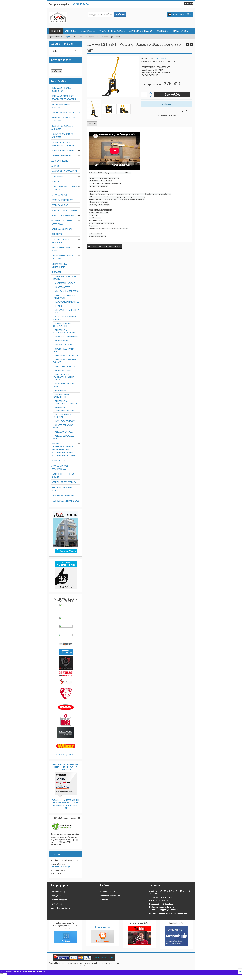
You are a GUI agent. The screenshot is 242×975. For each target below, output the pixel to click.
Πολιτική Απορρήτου (59, 900)
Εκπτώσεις (104, 900)
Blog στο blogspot (102, 927)
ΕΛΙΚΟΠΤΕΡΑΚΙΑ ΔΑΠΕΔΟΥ (66, 366)
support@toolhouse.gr (169, 910)
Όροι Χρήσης (56, 904)
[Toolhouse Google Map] (65, 551)
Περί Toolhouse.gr (58, 892)
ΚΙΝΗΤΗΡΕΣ (56, 234)
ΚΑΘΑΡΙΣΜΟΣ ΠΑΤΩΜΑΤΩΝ (66, 337)
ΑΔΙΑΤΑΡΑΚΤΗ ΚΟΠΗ (61, 156)
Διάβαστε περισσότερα (65, 755)
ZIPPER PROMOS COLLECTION (65, 112)
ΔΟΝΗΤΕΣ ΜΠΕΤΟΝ (63, 370)
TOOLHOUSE (162, 31)
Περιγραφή (92, 123)
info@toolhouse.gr (169, 904)
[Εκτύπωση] (186, 110)
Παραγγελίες (56, 896)
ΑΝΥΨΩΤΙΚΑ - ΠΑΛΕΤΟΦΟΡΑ (64, 171)
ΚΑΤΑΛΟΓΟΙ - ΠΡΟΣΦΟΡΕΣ (111, 31)
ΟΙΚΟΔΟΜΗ (56, 272)
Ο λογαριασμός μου (108, 892)
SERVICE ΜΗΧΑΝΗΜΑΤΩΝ (140, 31)
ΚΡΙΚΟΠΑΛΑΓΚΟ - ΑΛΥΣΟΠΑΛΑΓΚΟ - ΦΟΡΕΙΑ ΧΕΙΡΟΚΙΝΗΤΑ (63, 377)
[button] (188, 3)
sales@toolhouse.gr (167, 907)
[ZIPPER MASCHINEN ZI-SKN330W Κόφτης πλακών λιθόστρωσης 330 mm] (191, 44)
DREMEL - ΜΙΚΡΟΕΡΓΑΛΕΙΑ (64, 482)
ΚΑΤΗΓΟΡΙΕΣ (70, 31)
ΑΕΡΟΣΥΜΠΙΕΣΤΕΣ (59, 161)
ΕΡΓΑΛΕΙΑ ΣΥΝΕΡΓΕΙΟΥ (62, 200)
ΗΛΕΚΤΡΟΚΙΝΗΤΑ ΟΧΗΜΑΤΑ (64, 210)
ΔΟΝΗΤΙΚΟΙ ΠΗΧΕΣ (62, 341)
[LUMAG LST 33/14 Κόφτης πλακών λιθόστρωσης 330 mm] (113, 76)
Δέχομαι (3, 974)
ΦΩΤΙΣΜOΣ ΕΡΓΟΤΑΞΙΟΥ (65, 283)
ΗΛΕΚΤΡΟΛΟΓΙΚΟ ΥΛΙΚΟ (62, 215)
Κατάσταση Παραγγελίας (110, 896)
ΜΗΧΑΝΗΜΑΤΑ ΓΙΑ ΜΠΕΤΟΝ (66, 356)
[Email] (189, 110)
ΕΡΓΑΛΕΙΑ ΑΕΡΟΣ (59, 195)
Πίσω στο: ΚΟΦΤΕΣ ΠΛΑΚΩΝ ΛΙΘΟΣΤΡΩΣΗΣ (105, 246)
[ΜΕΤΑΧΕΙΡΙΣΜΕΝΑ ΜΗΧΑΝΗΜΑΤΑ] (65, 575)
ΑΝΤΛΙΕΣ (55, 166)
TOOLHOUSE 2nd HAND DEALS (65, 501)
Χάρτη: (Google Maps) (179, 913)
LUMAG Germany (160, 58)
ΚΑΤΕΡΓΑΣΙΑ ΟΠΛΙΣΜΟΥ (65, 421)
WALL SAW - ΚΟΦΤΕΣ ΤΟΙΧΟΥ (67, 291)
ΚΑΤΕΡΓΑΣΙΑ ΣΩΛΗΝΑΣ (61, 229)
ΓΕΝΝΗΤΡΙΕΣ (57, 176)
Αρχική (67, 37)
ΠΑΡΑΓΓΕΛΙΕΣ (179, 31)
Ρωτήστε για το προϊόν (167, 116)
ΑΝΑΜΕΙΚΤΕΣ (60, 390)
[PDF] (182, 110)
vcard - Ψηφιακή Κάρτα (60, 908)
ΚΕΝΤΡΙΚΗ (56, 31)
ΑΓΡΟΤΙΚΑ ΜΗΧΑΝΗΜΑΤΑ (63, 150)
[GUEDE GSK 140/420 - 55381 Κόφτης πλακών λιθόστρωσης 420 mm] (187, 44)
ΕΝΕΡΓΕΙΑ (56, 181)
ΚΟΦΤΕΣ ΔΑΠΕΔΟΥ (62, 287)
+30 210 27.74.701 (80, 4)
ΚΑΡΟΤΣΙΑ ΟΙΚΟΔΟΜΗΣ (64, 345)
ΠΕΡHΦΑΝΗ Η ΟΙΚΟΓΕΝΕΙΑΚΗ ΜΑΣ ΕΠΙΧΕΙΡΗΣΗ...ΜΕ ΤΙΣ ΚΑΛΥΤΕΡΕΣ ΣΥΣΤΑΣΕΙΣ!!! (65, 767)
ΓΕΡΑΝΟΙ (58, 306)
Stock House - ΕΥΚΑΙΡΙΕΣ (62, 495)
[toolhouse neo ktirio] (65, 529)
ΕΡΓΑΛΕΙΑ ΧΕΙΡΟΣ (59, 205)
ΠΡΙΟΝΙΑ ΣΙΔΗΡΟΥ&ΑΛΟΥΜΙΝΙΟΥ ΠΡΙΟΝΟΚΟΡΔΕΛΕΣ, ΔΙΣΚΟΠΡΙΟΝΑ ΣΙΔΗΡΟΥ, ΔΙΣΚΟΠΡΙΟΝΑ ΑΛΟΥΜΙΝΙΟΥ (64, 449)
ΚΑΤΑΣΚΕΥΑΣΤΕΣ (87, 31)
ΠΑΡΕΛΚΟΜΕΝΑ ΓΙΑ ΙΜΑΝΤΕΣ (67, 302)
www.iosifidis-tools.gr (60, 867)
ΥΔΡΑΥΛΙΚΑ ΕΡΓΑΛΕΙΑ (64, 432)
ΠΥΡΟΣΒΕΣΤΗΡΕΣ (59, 460)
